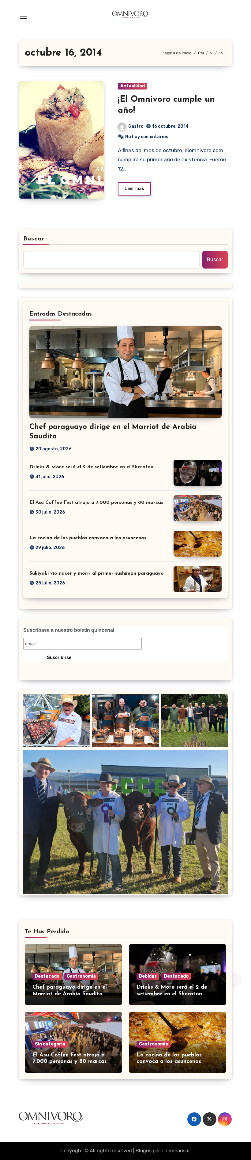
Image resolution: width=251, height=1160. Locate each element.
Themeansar (175, 1151)
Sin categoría (50, 1044)
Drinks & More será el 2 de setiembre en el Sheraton (91, 467)
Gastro (136, 126)
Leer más (134, 188)
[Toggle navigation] (23, 16)
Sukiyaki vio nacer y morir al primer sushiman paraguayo (96, 573)
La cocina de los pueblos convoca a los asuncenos (87, 538)
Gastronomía (81, 976)
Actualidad (132, 86)
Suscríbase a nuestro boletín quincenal (68, 630)
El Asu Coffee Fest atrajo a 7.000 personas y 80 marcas (96, 502)
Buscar (34, 239)
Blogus (144, 1151)
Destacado (47, 976)
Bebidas (148, 976)
